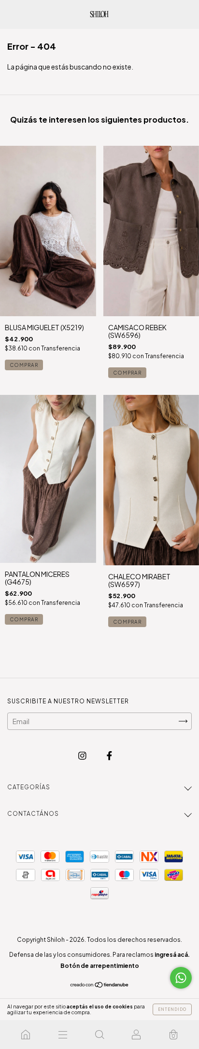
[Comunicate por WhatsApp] (181, 978)
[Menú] (62, 1034)
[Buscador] (99, 1034)
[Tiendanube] (100, 985)
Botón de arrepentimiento (99, 965)
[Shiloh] (25, 1034)
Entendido (172, 1009)
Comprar (24, 365)
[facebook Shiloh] (109, 755)
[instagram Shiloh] (83, 755)
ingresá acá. (172, 954)
